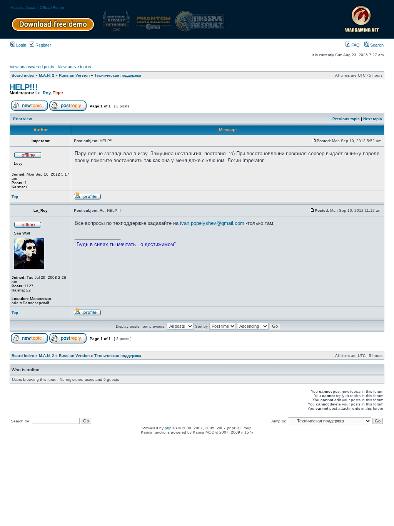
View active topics (74, 66)
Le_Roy (42, 92)
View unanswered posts (32, 66)
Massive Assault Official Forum (37, 7)
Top (15, 196)
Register (42, 45)
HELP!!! (24, 87)
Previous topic (346, 119)
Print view (22, 119)
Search (376, 45)
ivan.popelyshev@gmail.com (212, 223)
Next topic (372, 119)
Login (20, 45)
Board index (23, 75)
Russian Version (74, 75)
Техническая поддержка (117, 75)
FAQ (355, 45)
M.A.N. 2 (46, 75)
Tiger (58, 92)
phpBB (171, 428)
